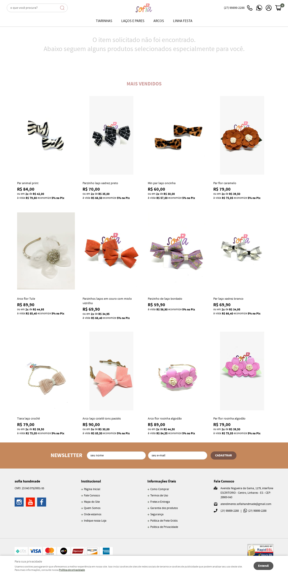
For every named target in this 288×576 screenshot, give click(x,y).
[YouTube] (30, 502)
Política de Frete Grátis (164, 521)
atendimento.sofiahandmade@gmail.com (245, 504)
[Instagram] (19, 502)
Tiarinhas (104, 21)
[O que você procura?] (62, 8)
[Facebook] (41, 502)
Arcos (158, 21)
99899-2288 (234, 8)
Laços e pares (132, 21)
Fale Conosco (92, 496)
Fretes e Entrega (160, 502)
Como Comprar (159, 489)
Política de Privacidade (164, 527)
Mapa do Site (92, 502)
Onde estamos (92, 514)
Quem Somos (92, 508)
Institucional (91, 481)
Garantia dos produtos (164, 508)
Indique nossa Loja (95, 521)
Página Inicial (92, 489)
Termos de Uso (159, 496)
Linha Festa (182, 21)
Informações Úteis (161, 481)
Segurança (157, 514)
